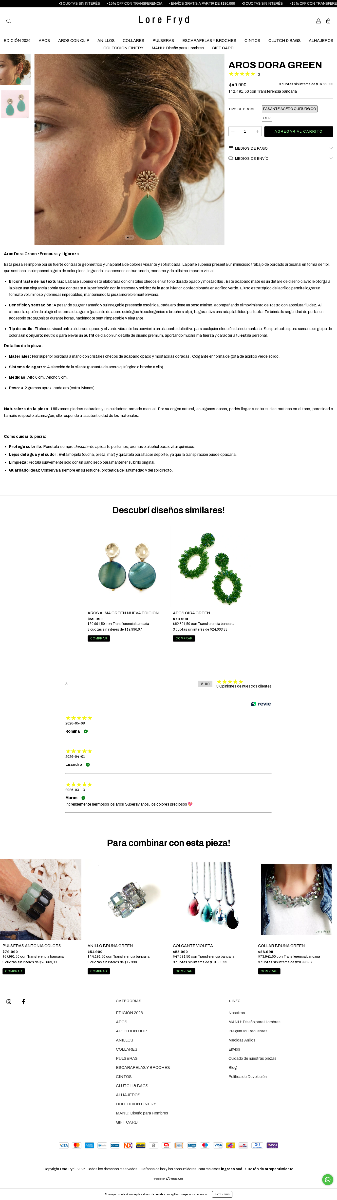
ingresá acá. (232, 1169)
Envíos (234, 1049)
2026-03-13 (75, 790)
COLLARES (133, 40)
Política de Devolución (247, 1077)
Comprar (13, 971)
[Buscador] (8, 21)
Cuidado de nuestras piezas (252, 1058)
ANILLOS (106, 40)
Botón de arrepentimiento (271, 1169)
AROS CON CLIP (73, 40)
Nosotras (236, 1013)
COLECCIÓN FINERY (123, 48)
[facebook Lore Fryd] (23, 1002)
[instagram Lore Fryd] (9, 1002)
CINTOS (252, 40)
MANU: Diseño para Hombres (178, 48)
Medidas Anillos (241, 1040)
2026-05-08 (75, 723)
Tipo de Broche (243, 109)
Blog (232, 1067)
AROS (44, 40)
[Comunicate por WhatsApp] (327, 1179)
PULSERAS (163, 40)
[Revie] (261, 704)
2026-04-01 (75, 757)
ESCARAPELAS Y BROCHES (209, 40)
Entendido (222, 1194)
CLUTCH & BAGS (284, 40)
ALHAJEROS (321, 40)
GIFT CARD (223, 48)
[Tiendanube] (168, 1179)
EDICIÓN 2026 (17, 40)
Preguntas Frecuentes (247, 1031)
